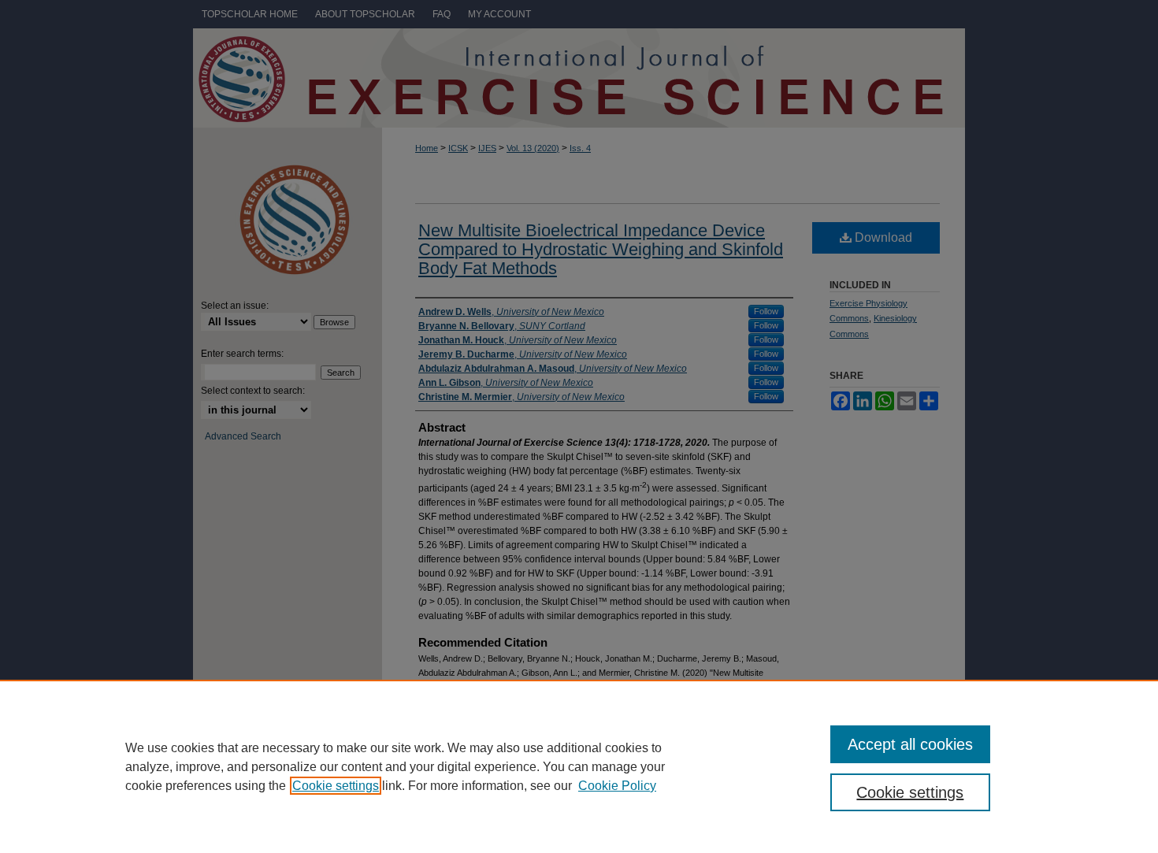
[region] (579, 766)
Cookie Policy (617, 785)
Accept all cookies (910, 744)
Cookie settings (335, 785)
